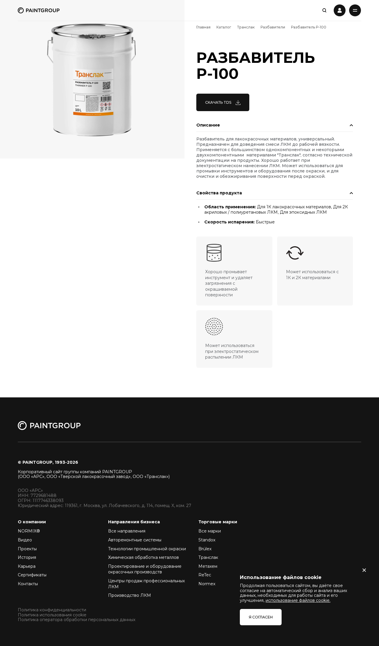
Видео (25, 540)
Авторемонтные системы (134, 540)
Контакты (28, 583)
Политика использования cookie (52, 615)
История (27, 557)
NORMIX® (29, 531)
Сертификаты (32, 575)
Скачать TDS (218, 102)
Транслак (246, 27)
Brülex (204, 548)
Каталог (223, 27)
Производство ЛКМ (129, 595)
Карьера (27, 566)
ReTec (204, 575)
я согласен (261, 617)
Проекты (27, 548)
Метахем (207, 566)
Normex (206, 583)
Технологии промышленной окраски (147, 548)
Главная (203, 27)
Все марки (209, 531)
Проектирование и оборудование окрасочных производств (145, 569)
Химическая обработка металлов (143, 557)
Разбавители (273, 27)
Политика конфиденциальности (52, 610)
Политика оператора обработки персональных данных (76, 619)
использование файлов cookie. (298, 600)
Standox (206, 540)
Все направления (126, 531)
